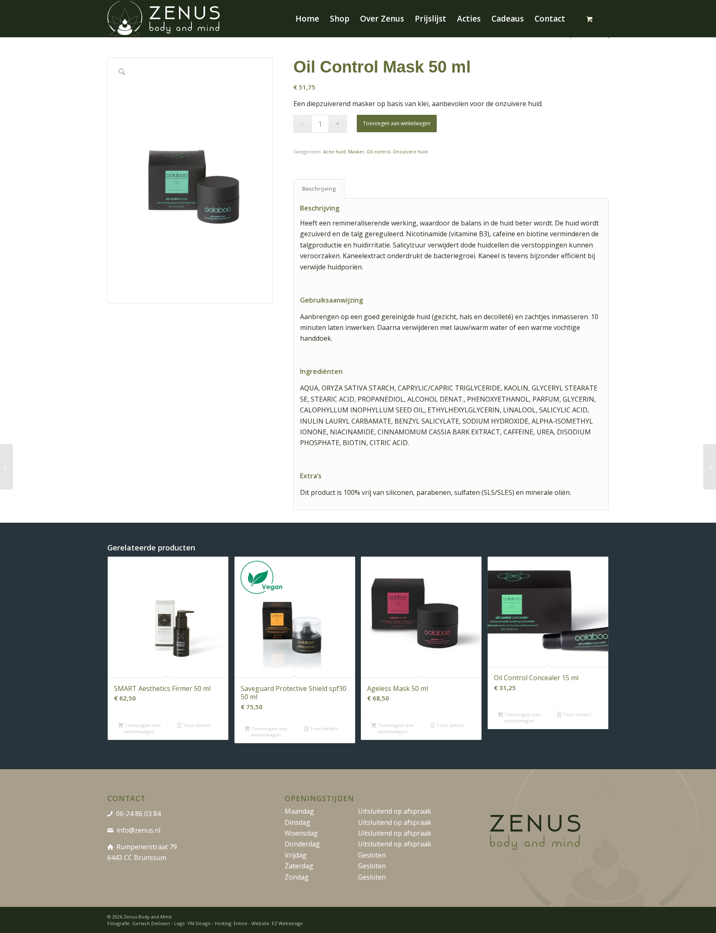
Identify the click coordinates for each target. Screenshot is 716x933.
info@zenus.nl (138, 830)
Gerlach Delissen (151, 923)
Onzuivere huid (410, 151)
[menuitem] (307, 18)
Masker (356, 151)
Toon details (196, 725)
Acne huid (334, 151)
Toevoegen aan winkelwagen (397, 123)
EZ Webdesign (287, 923)
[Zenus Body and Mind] (165, 18)
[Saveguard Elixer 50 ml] (6, 467)
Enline (240, 923)
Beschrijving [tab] (319, 188)
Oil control (378, 151)
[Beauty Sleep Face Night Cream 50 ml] (709, 467)
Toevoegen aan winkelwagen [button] (142, 728)
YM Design (198, 923)
